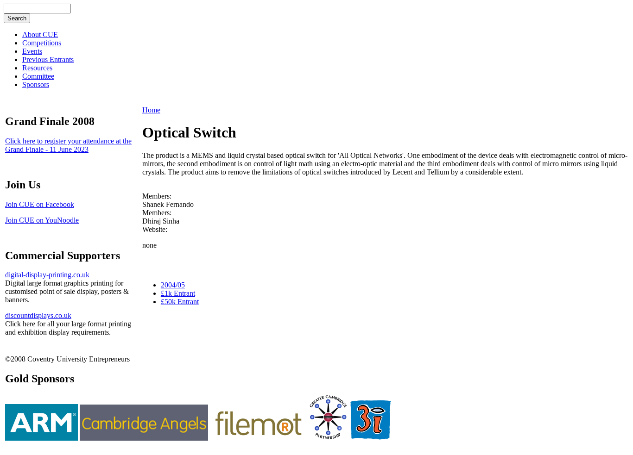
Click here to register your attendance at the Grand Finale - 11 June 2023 (68, 145)
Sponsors (35, 84)
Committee (38, 76)
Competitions (41, 43)
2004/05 (173, 285)
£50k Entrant (180, 301)
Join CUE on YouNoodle (42, 220)
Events (32, 51)
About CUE (40, 34)
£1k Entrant (178, 293)
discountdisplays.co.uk (38, 315)
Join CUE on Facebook (39, 204)
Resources (37, 68)
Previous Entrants (48, 59)
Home (151, 110)
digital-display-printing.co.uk (47, 275)
